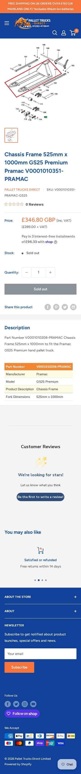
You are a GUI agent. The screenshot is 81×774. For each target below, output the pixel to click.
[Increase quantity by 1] (50, 272)
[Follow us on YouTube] (33, 704)
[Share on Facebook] (48, 307)
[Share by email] (73, 307)
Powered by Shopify (18, 764)
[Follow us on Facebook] (7, 704)
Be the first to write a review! (40, 497)
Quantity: (11, 272)
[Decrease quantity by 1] (26, 272)
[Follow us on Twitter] (16, 704)
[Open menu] (6, 23)
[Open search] (54, 32)
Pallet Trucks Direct (22, 190)
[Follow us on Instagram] (25, 704)
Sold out (40, 289)
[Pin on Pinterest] (56, 307)
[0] (73, 33)
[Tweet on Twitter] (65, 307)
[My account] (63, 32)
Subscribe (19, 667)
